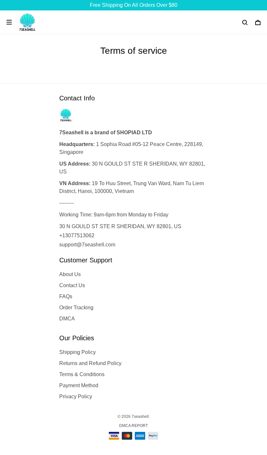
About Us (70, 274)
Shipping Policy (77, 352)
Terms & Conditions (82, 374)
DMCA (67, 318)
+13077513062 (76, 235)
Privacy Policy (75, 396)
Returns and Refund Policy (90, 363)
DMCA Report (133, 425)
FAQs (65, 296)
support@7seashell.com (87, 244)
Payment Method (78, 385)
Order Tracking (76, 307)
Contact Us (72, 285)
